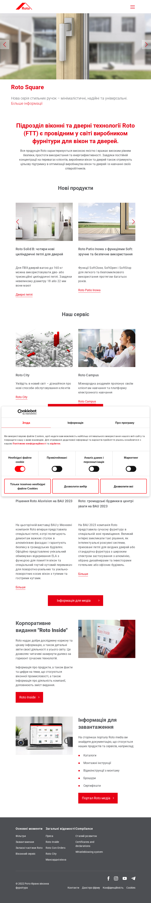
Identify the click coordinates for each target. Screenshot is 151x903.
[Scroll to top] (143, 895)
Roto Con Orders (56, 847)
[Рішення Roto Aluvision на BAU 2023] (44, 518)
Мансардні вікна (56, 859)
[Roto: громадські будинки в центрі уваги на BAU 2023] (106, 511)
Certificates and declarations (85, 843)
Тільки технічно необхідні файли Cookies (27, 486)
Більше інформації (26, 103)
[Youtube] (125, 878)
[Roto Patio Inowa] (106, 247)
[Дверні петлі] (44, 250)
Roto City (51, 853)
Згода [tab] (26, 422)
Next (146, 44)
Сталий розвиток (86, 836)
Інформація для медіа (74, 600)
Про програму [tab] (124, 422)
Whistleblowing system (89, 851)
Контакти (73, 887)
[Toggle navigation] (132, 7)
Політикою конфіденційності (29, 443)
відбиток (55, 443)
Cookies (130, 887)
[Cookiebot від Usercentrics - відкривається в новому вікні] (20, 412)
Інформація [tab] (75, 422)
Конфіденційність (113, 887)
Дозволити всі (123, 486)
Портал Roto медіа (96, 798)
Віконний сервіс (26, 853)
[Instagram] (116, 878)
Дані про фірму (91, 887)
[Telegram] (133, 878)
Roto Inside (27, 697)
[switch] (57, 469)
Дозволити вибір (75, 486)
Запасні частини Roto (29, 847)
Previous (4, 44)
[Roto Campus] (106, 366)
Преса (49, 836)
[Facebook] (108, 878)
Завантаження (25, 841)
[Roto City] (44, 364)
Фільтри (21, 836)
